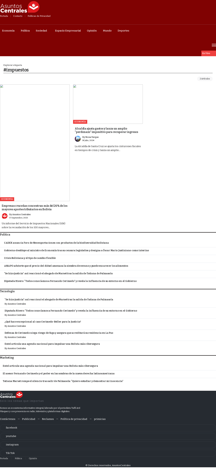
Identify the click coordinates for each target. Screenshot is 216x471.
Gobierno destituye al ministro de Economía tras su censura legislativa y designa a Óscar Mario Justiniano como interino (76, 250)
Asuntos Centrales (21, 214)
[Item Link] (35, 142)
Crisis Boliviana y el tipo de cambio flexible (30, 258)
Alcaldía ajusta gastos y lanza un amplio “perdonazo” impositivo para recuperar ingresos (106, 130)
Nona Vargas (92, 137)
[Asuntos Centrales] (19, 6)
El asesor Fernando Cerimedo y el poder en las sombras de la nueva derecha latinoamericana (59, 373)
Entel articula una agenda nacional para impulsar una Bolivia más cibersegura (52, 343)
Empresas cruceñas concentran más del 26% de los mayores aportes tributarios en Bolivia (34, 207)
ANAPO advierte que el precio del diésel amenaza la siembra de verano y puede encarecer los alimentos (66, 265)
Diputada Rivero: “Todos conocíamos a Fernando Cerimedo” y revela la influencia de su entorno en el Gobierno (70, 281)
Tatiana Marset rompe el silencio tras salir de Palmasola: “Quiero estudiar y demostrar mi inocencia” (63, 381)
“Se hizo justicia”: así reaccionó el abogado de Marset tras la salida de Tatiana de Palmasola (58, 273)
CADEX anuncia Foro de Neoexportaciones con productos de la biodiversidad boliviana (56, 242)
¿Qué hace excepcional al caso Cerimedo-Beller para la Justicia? (43, 321)
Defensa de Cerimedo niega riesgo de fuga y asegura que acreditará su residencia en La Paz (59, 332)
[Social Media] (108, 428)
